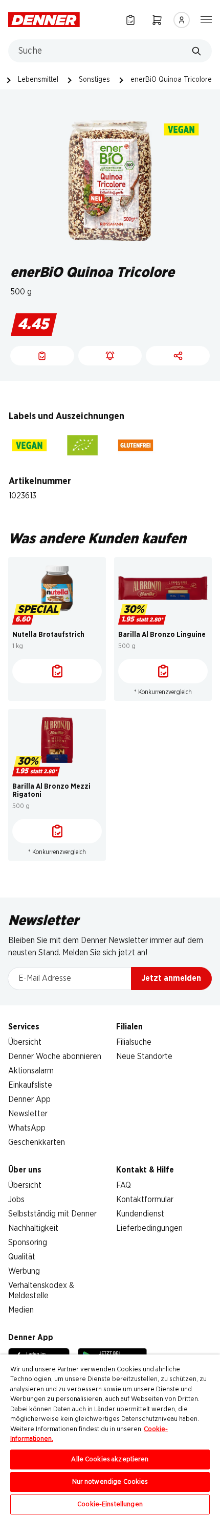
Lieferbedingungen (149, 1228)
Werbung (24, 1271)
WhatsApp (27, 1128)
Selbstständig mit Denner (52, 1214)
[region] (110, 1435)
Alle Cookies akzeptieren (109, 1459)
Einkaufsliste (30, 1085)
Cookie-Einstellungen (110, 1504)
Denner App (29, 1099)
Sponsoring (27, 1242)
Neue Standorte (144, 1056)
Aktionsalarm (31, 1071)
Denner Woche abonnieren (54, 1056)
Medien (21, 1310)
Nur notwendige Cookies (110, 1482)
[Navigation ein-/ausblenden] (206, 19)
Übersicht (24, 1042)
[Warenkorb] (157, 19)
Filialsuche (133, 1042)
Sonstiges (94, 79)
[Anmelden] (181, 20)
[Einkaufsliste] (130, 19)
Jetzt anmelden (171, 978)
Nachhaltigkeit (33, 1228)
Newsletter (28, 1114)
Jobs (16, 1200)
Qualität (21, 1257)
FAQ (123, 1185)
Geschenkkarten (36, 1142)
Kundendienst (140, 1214)
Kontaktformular (144, 1200)
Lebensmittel (38, 79)
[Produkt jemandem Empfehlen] (178, 355)
